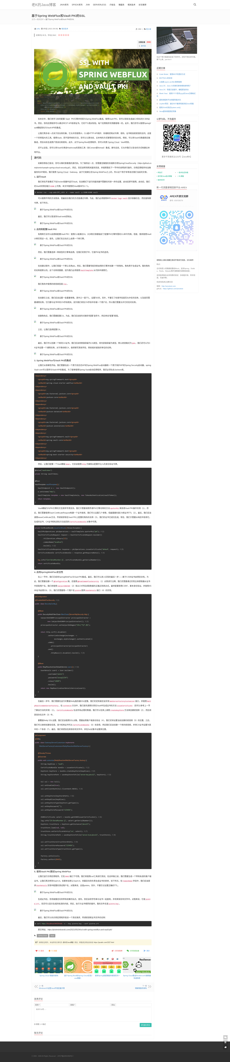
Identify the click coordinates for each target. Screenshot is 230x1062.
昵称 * (37, 1005)
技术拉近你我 (183, 172)
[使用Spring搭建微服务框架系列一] (107, 966)
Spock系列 (77, 5)
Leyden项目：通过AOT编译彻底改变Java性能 (176, 104)
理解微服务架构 (141, 988)
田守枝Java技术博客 (165, 176)
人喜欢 (41, 951)
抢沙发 (148, 29)
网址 (113, 1005)
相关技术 (131, 5)
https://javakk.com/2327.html (104, 942)
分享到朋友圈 (134, 951)
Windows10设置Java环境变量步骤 (52, 988)
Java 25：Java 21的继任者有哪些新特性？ (175, 86)
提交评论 (146, 1025)
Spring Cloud (113, 142)
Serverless (99, 5)
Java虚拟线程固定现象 (167, 111)
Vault (67, 119)
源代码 (143, 46)
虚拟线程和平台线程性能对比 (170, 100)
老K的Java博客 (44, 5)
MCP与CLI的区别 (165, 78)
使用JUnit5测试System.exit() (170, 107)
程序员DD (161, 180)
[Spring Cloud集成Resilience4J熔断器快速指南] (137, 966)
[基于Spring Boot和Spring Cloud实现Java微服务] (78, 966)
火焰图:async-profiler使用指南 (170, 82)
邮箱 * (72, 1005)
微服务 (121, 5)
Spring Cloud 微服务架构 (49, 976)
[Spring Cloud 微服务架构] (49, 966)
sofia (38, 29)
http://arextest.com (169, 286)
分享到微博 (118, 951)
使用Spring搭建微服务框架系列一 (107, 976)
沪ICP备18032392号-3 (65, 1056)
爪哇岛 (112, 5)
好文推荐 (142, 5)
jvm (88, 5)
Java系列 (64, 5)
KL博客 (181, 176)
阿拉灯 (160, 172)
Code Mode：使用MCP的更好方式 (172, 74)
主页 (33, 19)
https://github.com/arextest (173, 289)
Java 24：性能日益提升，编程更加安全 (174, 90)
